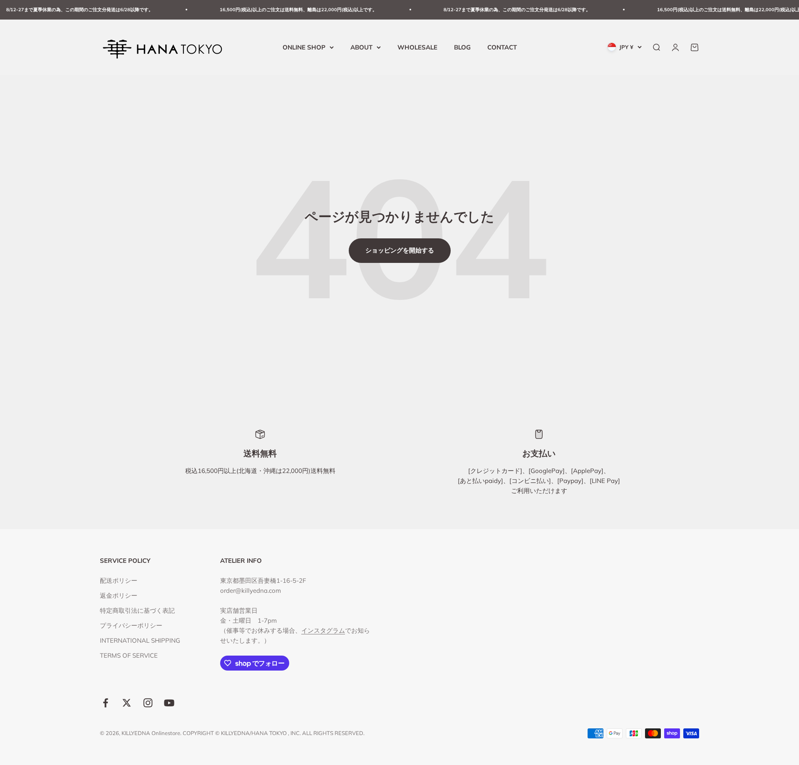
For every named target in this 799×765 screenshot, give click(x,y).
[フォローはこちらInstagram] (148, 702)
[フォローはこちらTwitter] (126, 702)
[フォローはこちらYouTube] (169, 702)
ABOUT (361, 47)
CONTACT (502, 47)
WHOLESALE (417, 47)
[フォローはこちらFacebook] (105, 702)
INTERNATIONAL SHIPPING (140, 640)
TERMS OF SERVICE (129, 655)
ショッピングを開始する (399, 250)
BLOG (462, 47)
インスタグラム (323, 630)
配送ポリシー (118, 580)
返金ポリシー (118, 595)
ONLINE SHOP (304, 47)
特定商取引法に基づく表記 (137, 610)
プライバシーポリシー (131, 625)
